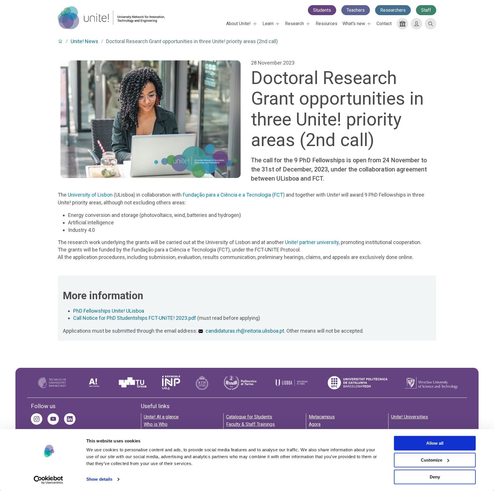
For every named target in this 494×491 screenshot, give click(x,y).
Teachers (355, 10)
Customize (431, 460)
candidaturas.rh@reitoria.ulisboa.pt (245, 331)
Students (322, 10)
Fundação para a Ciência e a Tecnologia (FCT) (234, 195)
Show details (99, 479)
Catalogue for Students (249, 417)
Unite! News (84, 41)
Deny (435, 476)
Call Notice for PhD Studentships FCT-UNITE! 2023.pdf (134, 318)
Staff (426, 10)
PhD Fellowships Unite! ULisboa (108, 311)
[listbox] (241, 23)
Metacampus (322, 417)
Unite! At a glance (161, 417)
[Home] (111, 17)
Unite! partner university (312, 242)
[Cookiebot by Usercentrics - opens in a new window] (48, 480)
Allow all (434, 443)
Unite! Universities (409, 417)
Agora (314, 424)
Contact (384, 23)
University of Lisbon (90, 195)
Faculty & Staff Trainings (250, 424)
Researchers (393, 10)
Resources (326, 23)
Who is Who (156, 424)
